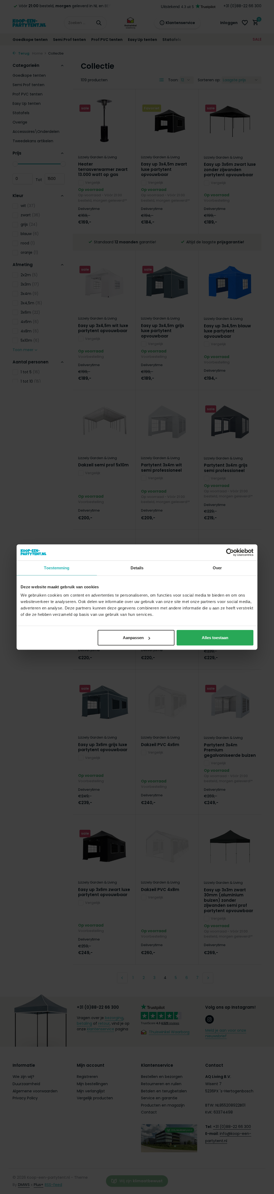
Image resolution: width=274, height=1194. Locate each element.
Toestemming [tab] (56, 567)
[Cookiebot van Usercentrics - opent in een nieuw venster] (230, 552)
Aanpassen (133, 637)
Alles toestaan (215, 637)
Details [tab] (137, 567)
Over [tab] (217, 567)
